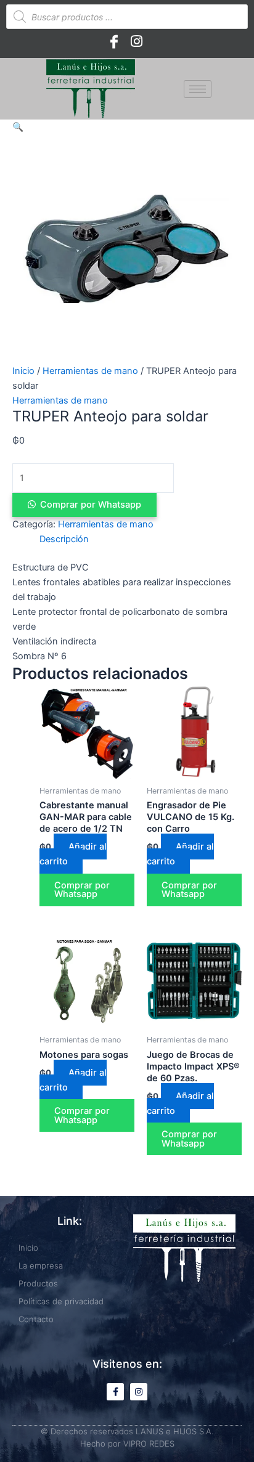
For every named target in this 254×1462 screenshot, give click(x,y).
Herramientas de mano (90, 370)
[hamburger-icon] (197, 89)
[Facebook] (114, 41)
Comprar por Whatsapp (90, 504)
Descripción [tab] (64, 539)
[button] (17, 126)
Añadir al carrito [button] (73, 854)
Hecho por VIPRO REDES (127, 1443)
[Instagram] (136, 41)
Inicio (23, 370)
